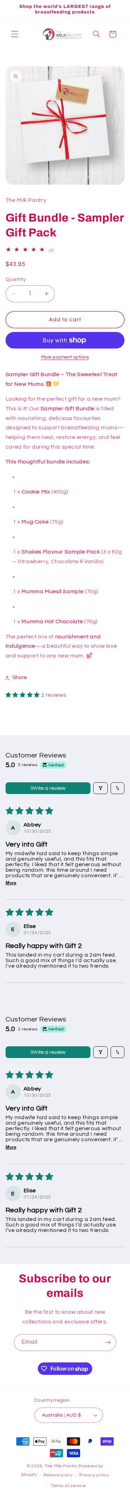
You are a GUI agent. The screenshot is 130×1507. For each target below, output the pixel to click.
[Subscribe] (108, 1342)
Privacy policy (94, 1475)
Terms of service (68, 1486)
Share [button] (19, 677)
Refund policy (58, 1475)
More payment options (65, 357)
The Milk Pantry (61, 1466)
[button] (15, 34)
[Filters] (100, 788)
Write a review (48, 788)
